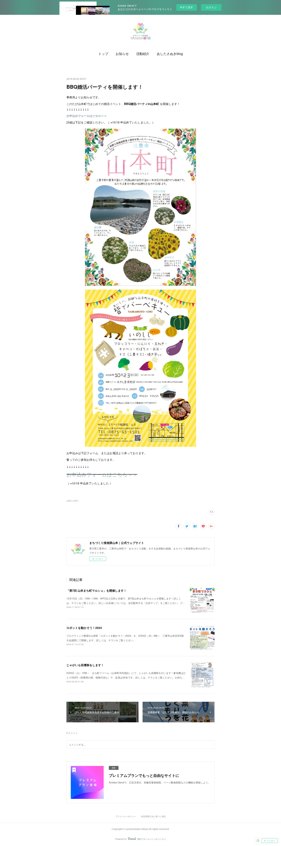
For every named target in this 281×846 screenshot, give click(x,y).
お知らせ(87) (72, 500)
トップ (103, 54)
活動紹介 (142, 54)
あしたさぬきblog (170, 54)
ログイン (211, 7)
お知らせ (122, 54)
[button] (103, 54)
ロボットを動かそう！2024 (84, 628)
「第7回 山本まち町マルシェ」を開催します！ (96, 590)
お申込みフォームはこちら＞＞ (101, 474)
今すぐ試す (186, 7)
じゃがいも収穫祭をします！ (85, 665)
